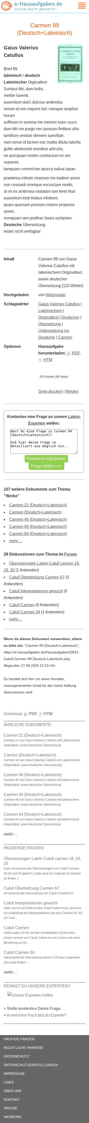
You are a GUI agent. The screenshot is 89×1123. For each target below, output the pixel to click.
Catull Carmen (22, 605)
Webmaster (56, 295)
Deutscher (70, 317)
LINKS (9, 1082)
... (10, 834)
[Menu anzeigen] (76, 5)
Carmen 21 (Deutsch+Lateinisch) (38, 505)
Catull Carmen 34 (24, 612)
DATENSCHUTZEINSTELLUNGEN (31, 1065)
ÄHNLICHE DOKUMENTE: (28, 725)
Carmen (65, 337)
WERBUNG (13, 1117)
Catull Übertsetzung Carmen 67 (37, 577)
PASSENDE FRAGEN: (24, 848)
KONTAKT (12, 1100)
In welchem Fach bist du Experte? (36, 1015)
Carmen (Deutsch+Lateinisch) (35, 512)
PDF (76, 353)
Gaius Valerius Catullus (59, 304)
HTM (48, 360)
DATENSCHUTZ (16, 1056)
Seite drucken (50, 391)
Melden (72, 391)
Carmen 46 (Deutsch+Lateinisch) (38, 519)
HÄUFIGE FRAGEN (19, 1039)
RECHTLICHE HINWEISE (24, 1048)
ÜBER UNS (12, 1091)
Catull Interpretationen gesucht (36, 591)
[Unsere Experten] (30, 995)
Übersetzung (49, 324)
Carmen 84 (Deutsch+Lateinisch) (38, 526)
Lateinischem (50, 311)
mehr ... (15, 541)
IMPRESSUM (14, 1074)
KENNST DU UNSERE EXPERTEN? (37, 986)
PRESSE (10, 1108)
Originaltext (48, 317)
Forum (70, 554)
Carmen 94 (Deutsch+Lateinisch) (38, 534)
